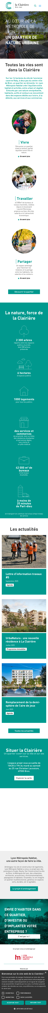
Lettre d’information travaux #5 (24, 575)
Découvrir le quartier (24, 291)
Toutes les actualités (24, 731)
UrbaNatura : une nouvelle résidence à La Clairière (22, 639)
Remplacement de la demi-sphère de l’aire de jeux (23, 703)
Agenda (10, 585)
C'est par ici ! (24, 936)
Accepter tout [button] (13, 1003)
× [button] (45, 972)
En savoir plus (25, 156)
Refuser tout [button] (35, 1003)
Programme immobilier (16, 649)
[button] (24, 1008)
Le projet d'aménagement (24, 888)
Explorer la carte (24, 778)
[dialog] (24, 991)
